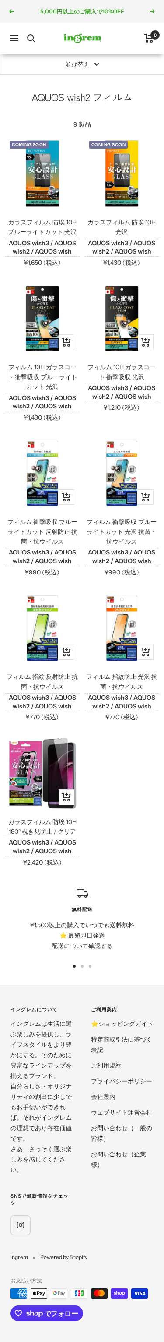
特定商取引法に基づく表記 (121, 1044)
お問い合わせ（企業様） (118, 1159)
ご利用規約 (106, 1065)
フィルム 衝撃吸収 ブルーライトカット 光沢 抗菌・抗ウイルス (122, 531)
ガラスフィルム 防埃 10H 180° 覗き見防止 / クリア (42, 826)
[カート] (149, 38)
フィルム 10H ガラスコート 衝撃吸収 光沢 (121, 372)
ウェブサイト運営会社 (121, 1112)
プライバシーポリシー (121, 1081)
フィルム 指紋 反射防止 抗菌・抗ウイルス (42, 681)
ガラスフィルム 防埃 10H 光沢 (121, 227)
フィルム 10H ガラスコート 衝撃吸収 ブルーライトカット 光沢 (42, 377)
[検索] (31, 38)
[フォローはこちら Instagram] (20, 1225)
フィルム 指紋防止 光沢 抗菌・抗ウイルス (121, 681)
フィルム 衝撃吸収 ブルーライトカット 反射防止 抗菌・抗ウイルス (42, 531)
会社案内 (103, 1097)
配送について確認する (82, 946)
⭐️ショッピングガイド (122, 1024)
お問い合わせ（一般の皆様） (121, 1133)
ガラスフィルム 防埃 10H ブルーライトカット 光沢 (42, 227)
